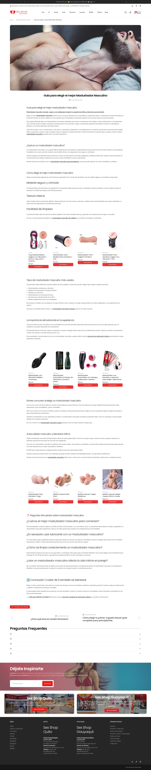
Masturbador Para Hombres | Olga (35, 495)
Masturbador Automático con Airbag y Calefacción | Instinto (88, 377)
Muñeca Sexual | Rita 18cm (61, 495)
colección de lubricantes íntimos (98, 336)
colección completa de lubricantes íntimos (76, 597)
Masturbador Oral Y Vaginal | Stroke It (85, 256)
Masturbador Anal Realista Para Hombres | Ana (62, 257)
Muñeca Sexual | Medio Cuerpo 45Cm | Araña (111, 495)
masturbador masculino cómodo (64, 309)
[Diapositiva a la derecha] (126, 2)
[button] (44, 12)
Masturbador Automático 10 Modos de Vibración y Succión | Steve (63, 378)
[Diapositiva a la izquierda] (25, 2)
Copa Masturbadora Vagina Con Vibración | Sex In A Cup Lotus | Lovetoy (37, 258)
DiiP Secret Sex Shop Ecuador (135, 767)
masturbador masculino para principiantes (65, 161)
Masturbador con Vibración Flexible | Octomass (35, 377)
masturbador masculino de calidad (64, 218)
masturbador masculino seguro (51, 423)
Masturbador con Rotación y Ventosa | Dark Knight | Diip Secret (112, 377)
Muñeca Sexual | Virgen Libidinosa (87, 495)
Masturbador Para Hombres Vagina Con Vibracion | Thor (111, 257)
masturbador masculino (35, 134)
